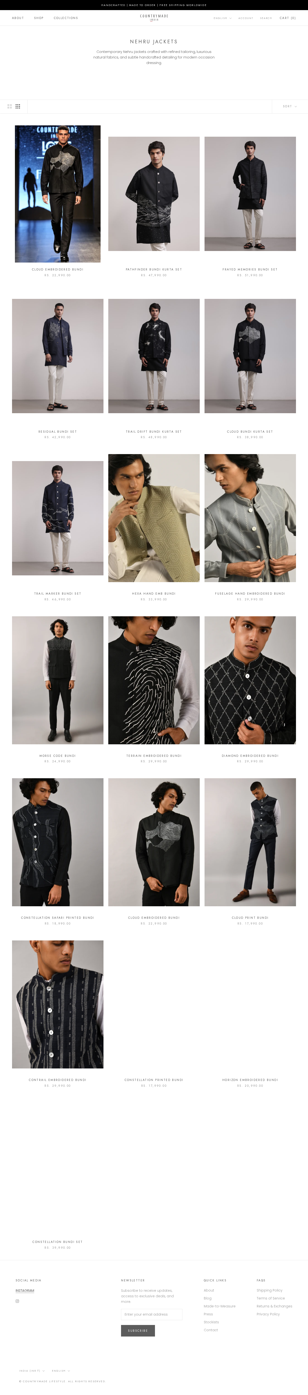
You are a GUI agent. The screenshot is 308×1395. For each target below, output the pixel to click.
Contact (211, 1330)
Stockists (211, 1322)
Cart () (288, 18)
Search (266, 18)
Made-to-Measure (220, 1306)
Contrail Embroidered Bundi (57, 1080)
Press (208, 1314)
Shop (39, 18)
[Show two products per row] (9, 106)
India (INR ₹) (29, 1371)
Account (245, 18)
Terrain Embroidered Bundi (154, 756)
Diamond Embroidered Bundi (250, 756)
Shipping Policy (269, 1290)
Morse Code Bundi (57, 756)
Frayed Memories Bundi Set (250, 269)
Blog (208, 1298)
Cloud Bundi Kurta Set (250, 432)
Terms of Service (271, 1298)
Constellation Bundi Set (57, 1242)
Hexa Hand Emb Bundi (154, 593)
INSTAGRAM (25, 1290)
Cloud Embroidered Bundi (57, 269)
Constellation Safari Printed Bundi (57, 918)
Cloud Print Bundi (250, 918)
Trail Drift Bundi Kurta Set (154, 432)
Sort (288, 106)
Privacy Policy (268, 1314)
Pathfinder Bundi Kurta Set (154, 269)
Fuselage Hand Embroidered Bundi (250, 593)
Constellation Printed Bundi (154, 1080)
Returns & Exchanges (274, 1306)
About (18, 18)
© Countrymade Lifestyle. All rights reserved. (62, 1381)
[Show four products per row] (18, 106)
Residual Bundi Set (57, 432)
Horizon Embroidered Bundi (250, 1080)
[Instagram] (17, 1301)
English (220, 18)
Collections (66, 18)
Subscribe (138, 1331)
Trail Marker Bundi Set (58, 593)
